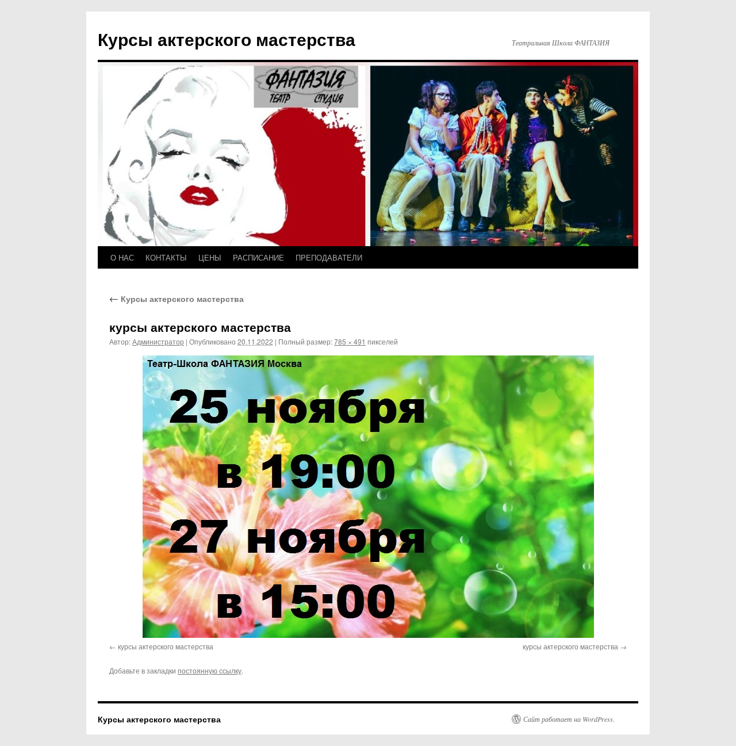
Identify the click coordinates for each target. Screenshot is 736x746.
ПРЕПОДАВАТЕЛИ (329, 257)
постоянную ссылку (209, 670)
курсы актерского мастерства (165, 646)
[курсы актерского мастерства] (368, 496)
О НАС (122, 257)
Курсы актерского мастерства (226, 38)
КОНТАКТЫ (166, 257)
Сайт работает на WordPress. (569, 719)
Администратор (158, 341)
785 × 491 (350, 341)
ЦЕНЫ (209, 257)
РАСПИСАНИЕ (258, 257)
